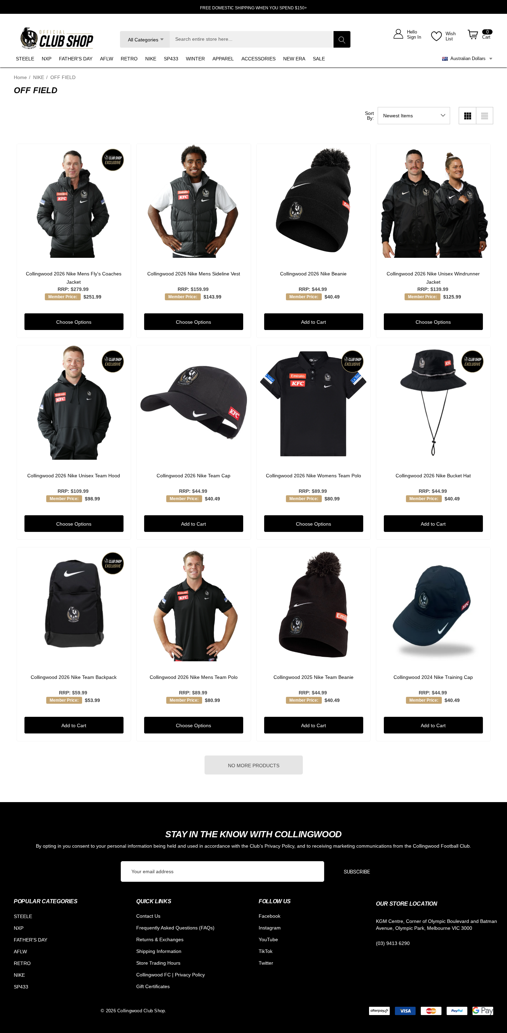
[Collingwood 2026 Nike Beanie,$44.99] (314, 201)
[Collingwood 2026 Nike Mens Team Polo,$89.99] (194, 604)
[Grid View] (467, 115)
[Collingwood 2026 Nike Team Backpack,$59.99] (74, 604)
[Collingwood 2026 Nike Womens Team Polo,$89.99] (314, 402)
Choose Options (73, 322)
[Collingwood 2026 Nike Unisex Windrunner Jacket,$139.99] (433, 201)
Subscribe (357, 872)
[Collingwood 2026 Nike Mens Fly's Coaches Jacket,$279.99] (74, 201)
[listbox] (414, 115)
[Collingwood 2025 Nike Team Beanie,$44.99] (314, 604)
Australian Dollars (467, 58)
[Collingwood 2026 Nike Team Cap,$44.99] (194, 402)
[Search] (341, 39)
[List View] (484, 115)
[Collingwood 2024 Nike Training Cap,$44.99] (433, 604)
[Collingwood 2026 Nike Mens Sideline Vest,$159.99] (194, 201)
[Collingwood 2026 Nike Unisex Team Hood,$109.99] (74, 402)
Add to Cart (313, 322)
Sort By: (369, 115)
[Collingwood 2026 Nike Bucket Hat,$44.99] (433, 402)
